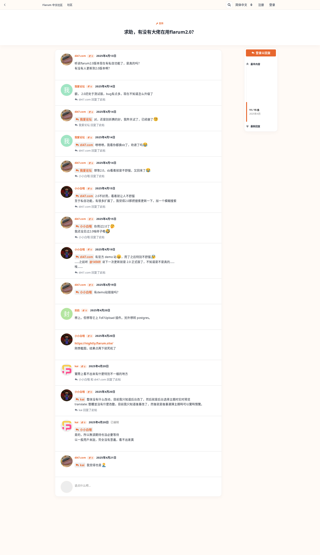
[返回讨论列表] (4, 4)
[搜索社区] (229, 4)
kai (82, 399)
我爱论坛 (86, 119)
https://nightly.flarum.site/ (94, 343)
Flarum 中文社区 (52, 5)
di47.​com (86, 145)
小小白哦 (86, 226)
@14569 (95, 262)
